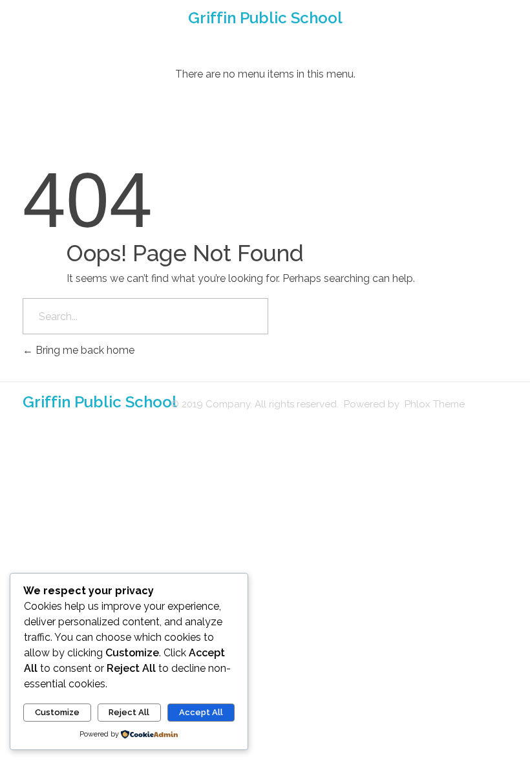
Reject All (129, 712)
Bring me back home (83, 350)
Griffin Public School (265, 17)
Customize (57, 712)
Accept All (201, 712)
